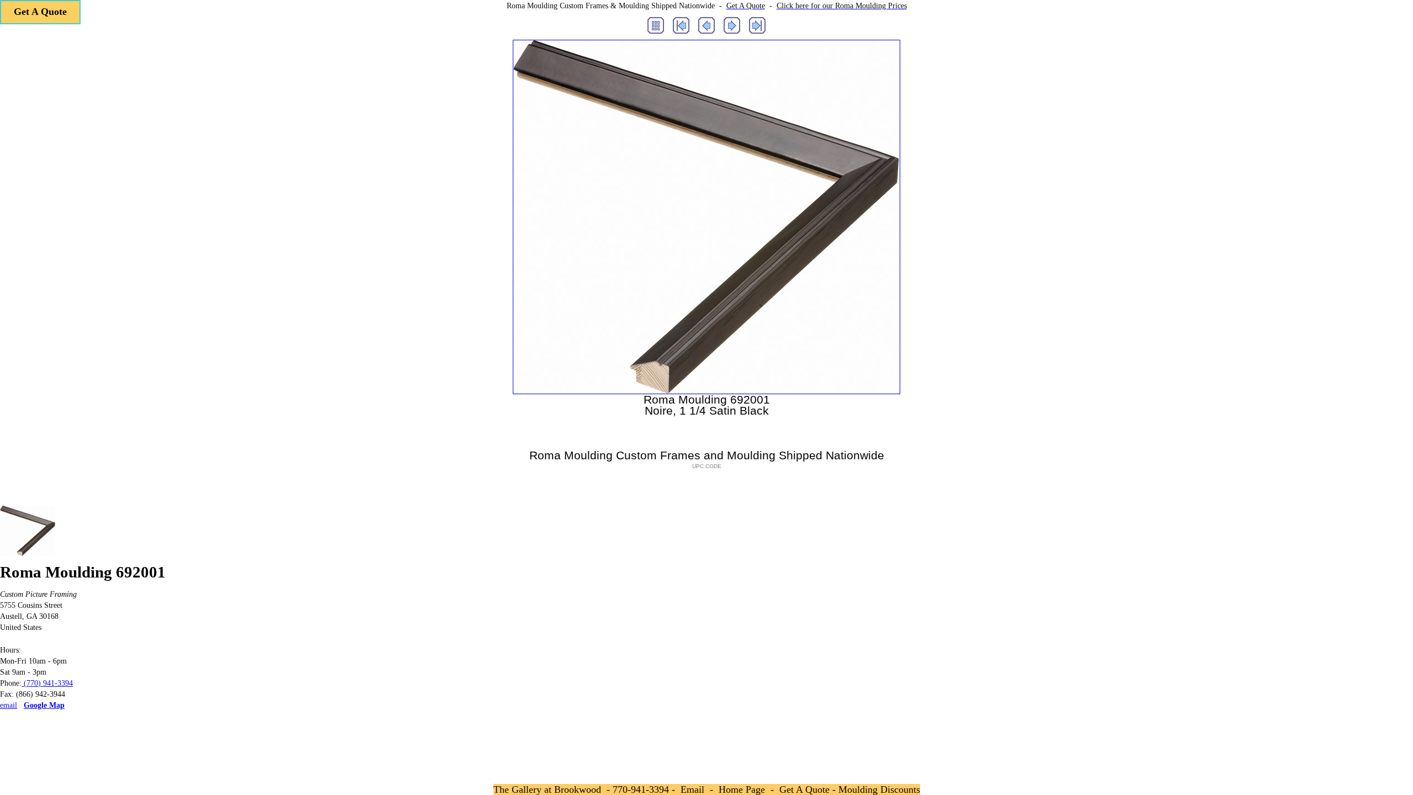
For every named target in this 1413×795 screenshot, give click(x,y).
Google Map (44, 705)
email (8, 705)
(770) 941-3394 (47, 683)
